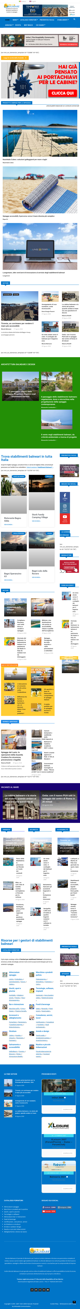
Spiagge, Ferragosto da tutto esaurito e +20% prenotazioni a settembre (48, 644)
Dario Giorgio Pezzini (48, 311)
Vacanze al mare (69, 297)
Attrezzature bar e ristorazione (15, 1217)
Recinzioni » (20, 1038)
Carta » (38, 984)
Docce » (23, 982)
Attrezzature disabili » (16, 1056)
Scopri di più (67, 1109)
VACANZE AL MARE (10, 787)
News (15, 20)
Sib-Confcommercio (50, 327)
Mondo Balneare (6, 329)
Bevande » (45, 1008)
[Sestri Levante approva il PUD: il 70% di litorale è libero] (37, 755)
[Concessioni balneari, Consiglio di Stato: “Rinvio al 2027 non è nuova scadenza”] (37, 766)
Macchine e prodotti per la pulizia (16, 1209)
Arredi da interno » (42, 1040)
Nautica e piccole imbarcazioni (15, 1229)
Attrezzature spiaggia (11, 1207)
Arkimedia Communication (22, 1306)
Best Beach (28, 25)
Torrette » (22, 1051)
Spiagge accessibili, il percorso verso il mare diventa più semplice (28, 216)
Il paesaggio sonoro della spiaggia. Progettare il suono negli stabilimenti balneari (20, 394)
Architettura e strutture (12, 1224)
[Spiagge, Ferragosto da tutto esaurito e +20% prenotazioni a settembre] (36, 641)
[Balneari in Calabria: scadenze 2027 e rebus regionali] (37, 744)
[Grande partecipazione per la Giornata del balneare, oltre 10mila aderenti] (8, 1083)
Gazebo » (19, 1035)
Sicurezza (47, 294)
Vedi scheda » (8, 524)
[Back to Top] (74, 1301)
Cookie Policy (54, 1304)
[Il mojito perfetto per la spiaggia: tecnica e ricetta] (36, 707)
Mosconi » (12, 1054)
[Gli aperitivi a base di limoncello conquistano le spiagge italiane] (36, 692)
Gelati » (38, 1008)
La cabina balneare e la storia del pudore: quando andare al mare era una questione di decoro (70, 309)
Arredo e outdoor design (12, 1227)
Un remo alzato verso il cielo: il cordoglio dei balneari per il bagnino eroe (47, 867)
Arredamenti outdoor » (43, 1038)
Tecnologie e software (11, 1214)
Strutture (12, 1031)
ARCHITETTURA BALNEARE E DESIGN (18, 364)
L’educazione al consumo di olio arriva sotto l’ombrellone (22, 688)
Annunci (8, 25)
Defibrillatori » (13, 1051)
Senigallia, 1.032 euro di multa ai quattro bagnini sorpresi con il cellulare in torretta (47, 917)
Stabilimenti (62, 20)
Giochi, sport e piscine (12, 1212)
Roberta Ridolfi (66, 315)
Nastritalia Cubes (8, 162)
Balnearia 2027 (58, 1177)
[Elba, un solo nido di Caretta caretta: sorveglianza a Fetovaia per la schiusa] (8, 886)
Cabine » (12, 984)
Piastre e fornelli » (21, 1011)
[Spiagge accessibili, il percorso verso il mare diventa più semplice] (40, 189)
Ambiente (67, 324)
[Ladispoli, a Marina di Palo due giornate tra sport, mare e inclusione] (63, 862)
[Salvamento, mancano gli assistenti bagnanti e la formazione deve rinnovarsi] (35, 888)
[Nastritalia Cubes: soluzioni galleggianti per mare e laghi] (40, 133)
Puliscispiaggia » (41, 979)
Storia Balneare (69, 294)
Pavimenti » (13, 1040)
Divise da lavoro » (14, 1027)
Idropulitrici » (40, 982)
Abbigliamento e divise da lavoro (15, 1232)
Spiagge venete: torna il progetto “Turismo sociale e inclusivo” (74, 911)
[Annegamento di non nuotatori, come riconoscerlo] (50, 296)
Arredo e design (42, 1031)
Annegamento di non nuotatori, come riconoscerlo (49, 306)
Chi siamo (40, 25)
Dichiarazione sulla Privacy (68, 1304)
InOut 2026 (58, 1097)
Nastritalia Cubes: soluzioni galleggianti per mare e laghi (25, 159)
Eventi (46, 324)
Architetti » (41, 1024)
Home (7, 20)
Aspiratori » (49, 982)
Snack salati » (46, 1011)
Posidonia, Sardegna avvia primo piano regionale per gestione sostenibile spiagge (20, 913)
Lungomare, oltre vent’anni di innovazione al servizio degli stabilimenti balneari (34, 272)
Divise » (19, 1054)
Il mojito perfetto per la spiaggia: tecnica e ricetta (48, 708)
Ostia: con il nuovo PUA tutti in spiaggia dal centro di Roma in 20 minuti (58, 798)
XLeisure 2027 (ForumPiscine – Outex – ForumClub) (58, 1142)
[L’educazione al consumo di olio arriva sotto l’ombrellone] (10, 687)
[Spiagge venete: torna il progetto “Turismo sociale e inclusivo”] (63, 907)
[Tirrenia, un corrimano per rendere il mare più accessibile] (19, 306)
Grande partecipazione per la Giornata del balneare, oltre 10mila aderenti (25, 1082)
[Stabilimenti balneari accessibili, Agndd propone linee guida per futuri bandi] (63, 883)
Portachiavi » (13, 1022)
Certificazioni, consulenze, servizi (15, 1222)
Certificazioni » (40, 1022)
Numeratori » (22, 1022)
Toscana (15, 294)
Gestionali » (39, 995)
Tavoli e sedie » (40, 1035)
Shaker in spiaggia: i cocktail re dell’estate (42, 678)
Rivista (18, 25)
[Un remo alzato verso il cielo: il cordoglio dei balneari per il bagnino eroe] (66, 596)
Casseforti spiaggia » (16, 1024)
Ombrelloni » (19, 979)
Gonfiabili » (12, 995)
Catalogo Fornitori (28, 20)
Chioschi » (12, 1038)
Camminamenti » (14, 982)
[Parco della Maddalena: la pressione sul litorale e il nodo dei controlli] (9, 862)
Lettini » (11, 979)
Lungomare (6, 276)
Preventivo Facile (47, 20)
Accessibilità (7, 294)
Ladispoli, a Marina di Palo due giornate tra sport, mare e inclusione (75, 865)
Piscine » (18, 998)
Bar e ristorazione (16, 1004)
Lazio (73, 324)
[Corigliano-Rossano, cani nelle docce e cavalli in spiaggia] (10, 623)
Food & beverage (43, 1004)
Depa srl (5, 219)
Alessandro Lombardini (48, 407)
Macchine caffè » (14, 1008)
